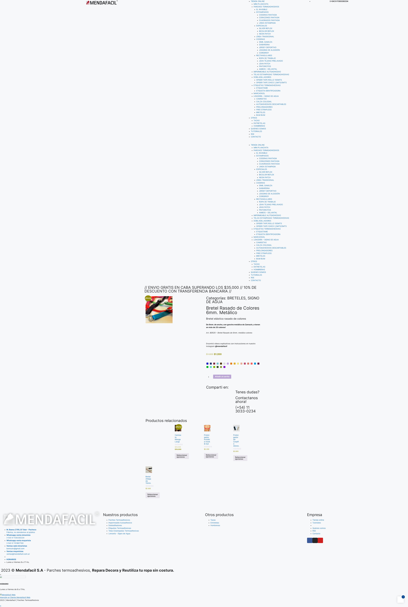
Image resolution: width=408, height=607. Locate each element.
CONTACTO (256, 137)
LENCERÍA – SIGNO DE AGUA (266, 96)
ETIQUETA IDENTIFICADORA (268, 91)
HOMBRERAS (259, 126)
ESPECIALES (261, 26)
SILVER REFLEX (265, 28)
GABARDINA (264, 45)
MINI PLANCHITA (261, 4)
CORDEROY (264, 53)
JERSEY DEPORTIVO (267, 47)
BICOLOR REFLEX (266, 31)
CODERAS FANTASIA (268, 15)
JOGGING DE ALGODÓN (269, 50)
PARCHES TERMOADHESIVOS (266, 7)
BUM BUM (260, 115)
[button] (275, 142)
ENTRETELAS (259, 123)
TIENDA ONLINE (258, 1)
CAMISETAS (261, 99)
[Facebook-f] (309, 540)
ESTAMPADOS (262, 12)
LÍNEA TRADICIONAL (265, 36)
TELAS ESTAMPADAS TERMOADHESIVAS (271, 74)
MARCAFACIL (259, 93)
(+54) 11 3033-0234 (245, 409)
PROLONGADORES (264, 107)
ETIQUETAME (262, 88)
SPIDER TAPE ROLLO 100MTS (269, 80)
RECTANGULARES (264, 55)
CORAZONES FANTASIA (269, 17)
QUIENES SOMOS (258, 129)
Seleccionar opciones (182, 456)
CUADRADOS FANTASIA (269, 20)
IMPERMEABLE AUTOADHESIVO (267, 72)
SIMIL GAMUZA (265, 42)
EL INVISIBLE (261, 9)
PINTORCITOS (265, 66)
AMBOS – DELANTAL (268, 69)
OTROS (254, 118)
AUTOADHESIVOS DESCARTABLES (271, 104)
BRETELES (260, 112)
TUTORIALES (256, 131)
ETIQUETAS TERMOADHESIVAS (267, 85)
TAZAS (257, 120)
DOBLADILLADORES (262, 77)
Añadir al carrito (222, 376)
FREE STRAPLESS (264, 110)
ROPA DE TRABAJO (267, 58)
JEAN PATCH (264, 64)
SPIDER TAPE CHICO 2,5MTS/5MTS (271, 82)
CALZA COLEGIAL (264, 102)
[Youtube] (320, 540)
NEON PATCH (265, 34)
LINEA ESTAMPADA (267, 23)
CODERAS (260, 39)
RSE (252, 134)
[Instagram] (315, 540)
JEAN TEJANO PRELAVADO (271, 61)
